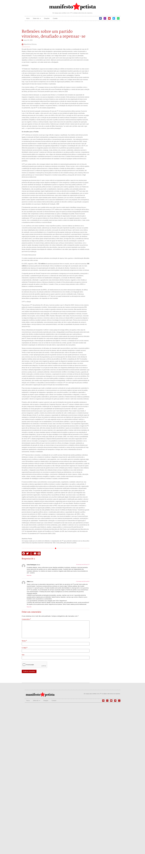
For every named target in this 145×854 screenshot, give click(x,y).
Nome (24, 641)
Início (28, 18)
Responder (29, 575)
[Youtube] (109, 18)
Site (23, 655)
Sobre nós (36, 18)
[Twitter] (114, 18)
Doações (46, 18)
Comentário (26, 619)
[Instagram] (105, 18)
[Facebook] (100, 18)
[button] (24, 553)
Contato (55, 18)
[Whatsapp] (118, 18)
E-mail (24, 648)
